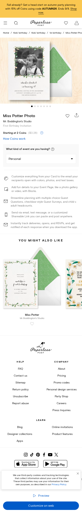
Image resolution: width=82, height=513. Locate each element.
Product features (62, 434)
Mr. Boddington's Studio (17, 121)
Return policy (20, 389)
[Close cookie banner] (78, 473)
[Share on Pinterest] (38, 455)
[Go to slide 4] (41, 106)
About (61, 368)
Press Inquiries (61, 410)
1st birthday (55, 32)
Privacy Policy (59, 484)
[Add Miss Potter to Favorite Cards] (32, 323)
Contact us (20, 375)
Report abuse (20, 403)
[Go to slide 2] (35, 106)
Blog (20, 427)
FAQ (20, 368)
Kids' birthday (20, 32)
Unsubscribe (20, 396)
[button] (53, 149)
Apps (20, 441)
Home (6, 32)
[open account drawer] (76, 23)
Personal (15, 159)
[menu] (5, 23)
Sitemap (20, 382)
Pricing (61, 375)
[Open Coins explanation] (41, 133)
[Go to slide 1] (32, 106)
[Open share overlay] (76, 115)
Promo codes (62, 382)
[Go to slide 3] (38, 106)
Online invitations (62, 427)
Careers (61, 403)
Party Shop (61, 396)
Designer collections (19, 434)
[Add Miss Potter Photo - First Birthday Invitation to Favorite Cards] (67, 116)
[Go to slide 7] (50, 106)
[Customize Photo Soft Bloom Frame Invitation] (41, 70)
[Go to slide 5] (44, 106)
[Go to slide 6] (47, 106)
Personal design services (62, 389)
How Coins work (14, 139)
